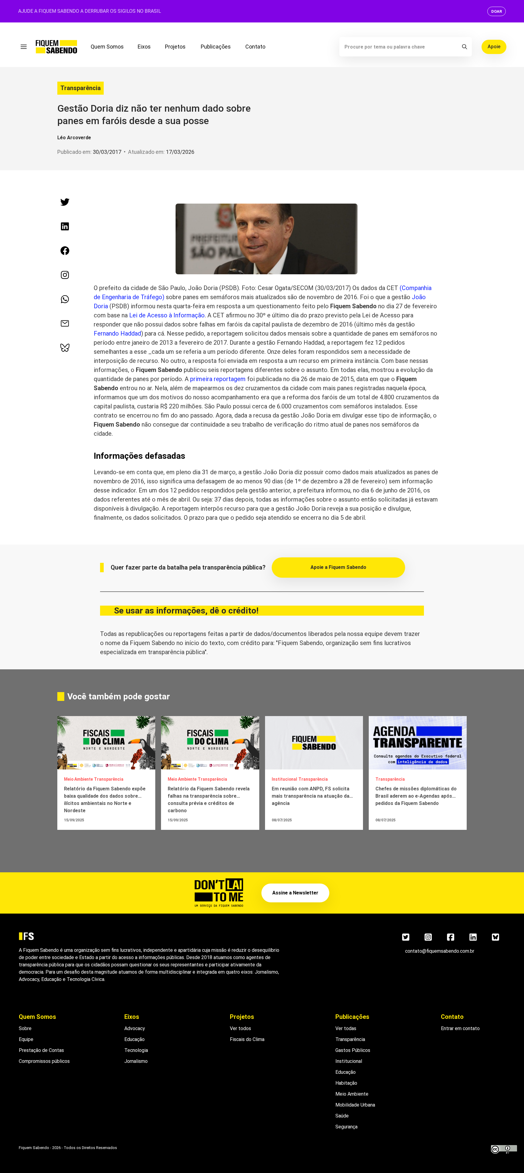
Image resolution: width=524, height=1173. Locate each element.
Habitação (346, 1083)
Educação (134, 1039)
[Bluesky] (495, 937)
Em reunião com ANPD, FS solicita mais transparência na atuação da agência (310, 796)
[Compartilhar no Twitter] (64, 202)
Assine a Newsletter (295, 893)
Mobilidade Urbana (355, 1105)
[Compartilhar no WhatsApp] (64, 299)
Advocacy (134, 1028)
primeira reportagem (218, 379)
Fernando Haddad (117, 333)
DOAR (496, 11)
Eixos (144, 46)
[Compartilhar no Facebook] (64, 250)
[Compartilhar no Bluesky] (64, 347)
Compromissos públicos (44, 1061)
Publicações (216, 46)
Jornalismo (136, 1061)
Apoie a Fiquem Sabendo (338, 567)
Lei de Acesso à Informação (167, 315)
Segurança (346, 1127)
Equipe (26, 1039)
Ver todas (345, 1028)
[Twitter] (405, 937)
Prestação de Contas (41, 1050)
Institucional (348, 1061)
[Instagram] (428, 937)
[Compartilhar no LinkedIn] (64, 226)
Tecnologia (136, 1050)
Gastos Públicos (352, 1050)
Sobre (25, 1028)
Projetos (175, 46)
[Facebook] (450, 937)
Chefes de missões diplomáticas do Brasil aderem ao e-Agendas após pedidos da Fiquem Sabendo (416, 796)
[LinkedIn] (473, 937)
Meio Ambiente (351, 1094)
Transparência (80, 88)
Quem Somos (107, 46)
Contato (255, 46)
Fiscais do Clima (247, 1039)
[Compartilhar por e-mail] (64, 323)
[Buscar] (464, 46)
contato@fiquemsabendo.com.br (439, 951)
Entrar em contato (460, 1028)
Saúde (342, 1116)
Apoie (494, 46)
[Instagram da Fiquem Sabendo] (64, 274)
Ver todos (240, 1028)
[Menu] (24, 47)
